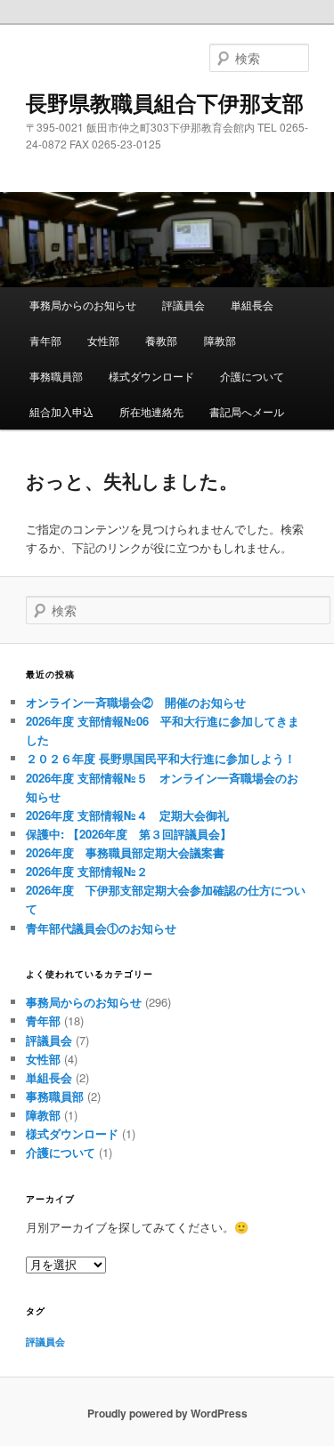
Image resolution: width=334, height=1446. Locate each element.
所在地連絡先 (151, 411)
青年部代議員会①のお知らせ (101, 928)
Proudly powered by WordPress (167, 1413)
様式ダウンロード (151, 375)
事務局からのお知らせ (82, 304)
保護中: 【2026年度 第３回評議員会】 (129, 833)
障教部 (220, 340)
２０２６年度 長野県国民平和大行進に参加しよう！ (161, 758)
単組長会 (252, 304)
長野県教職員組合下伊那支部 (165, 102)
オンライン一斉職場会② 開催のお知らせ (136, 702)
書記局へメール (246, 411)
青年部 (45, 340)
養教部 (161, 340)
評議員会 (183, 304)
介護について (252, 375)
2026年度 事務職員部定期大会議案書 (125, 852)
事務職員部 (56, 375)
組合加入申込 (61, 411)
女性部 (103, 340)
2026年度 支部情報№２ (87, 871)
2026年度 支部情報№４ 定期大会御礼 (127, 815)
